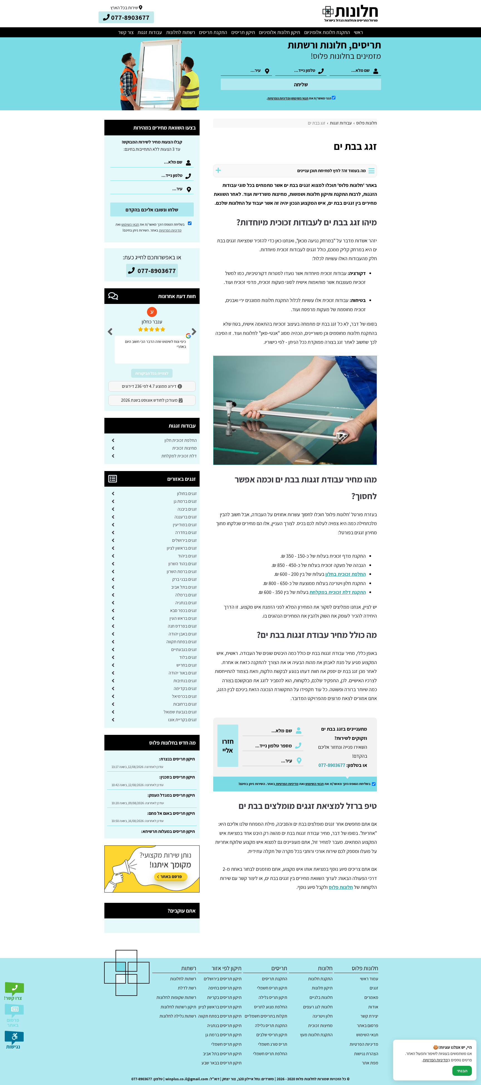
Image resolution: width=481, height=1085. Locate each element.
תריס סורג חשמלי (272, 1044)
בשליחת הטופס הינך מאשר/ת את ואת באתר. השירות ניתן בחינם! (150, 227)
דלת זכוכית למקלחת (179, 456)
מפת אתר (370, 1063)
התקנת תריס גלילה (271, 1025)
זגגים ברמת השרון (182, 571)
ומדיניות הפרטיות (279, 98)
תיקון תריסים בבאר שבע (222, 1063)
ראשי (358, 32)
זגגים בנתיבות (185, 681)
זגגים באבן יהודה (183, 634)
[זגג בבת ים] (295, 410)
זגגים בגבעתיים (184, 649)
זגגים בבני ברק (184, 579)
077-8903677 (331, 765)
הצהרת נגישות (366, 1054)
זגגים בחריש (186, 665)
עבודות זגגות (150, 32)
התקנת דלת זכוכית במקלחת (338, 592)
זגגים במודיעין (185, 525)
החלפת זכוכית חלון (181, 440)
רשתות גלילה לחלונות (177, 1016)
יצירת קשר (369, 1016)
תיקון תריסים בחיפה (225, 988)
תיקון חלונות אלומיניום (279, 32)
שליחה (301, 84)
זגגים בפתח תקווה (181, 642)
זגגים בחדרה (186, 532)
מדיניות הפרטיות (287, 783)
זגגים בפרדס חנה (182, 626)
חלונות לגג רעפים (318, 1007)
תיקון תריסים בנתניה (224, 1025)
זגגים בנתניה (186, 603)
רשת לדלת (187, 988)
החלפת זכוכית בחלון (345, 574)
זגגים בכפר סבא (183, 610)
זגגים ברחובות (185, 704)
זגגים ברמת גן (185, 501)
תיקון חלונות (322, 988)
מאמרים (371, 997)
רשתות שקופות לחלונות (176, 997)
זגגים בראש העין (183, 618)
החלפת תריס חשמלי (270, 1054)
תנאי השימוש (299, 98)
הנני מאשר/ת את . (299, 98)
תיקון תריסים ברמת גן (223, 1035)
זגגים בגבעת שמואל (180, 712)
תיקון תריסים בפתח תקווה (220, 1016)
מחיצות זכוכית (184, 448)
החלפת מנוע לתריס (270, 1007)
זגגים (374, 988)
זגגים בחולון (187, 493)
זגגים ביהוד (187, 556)
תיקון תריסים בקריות (224, 997)
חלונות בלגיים (321, 997)
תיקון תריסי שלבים (271, 1035)
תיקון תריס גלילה (273, 997)
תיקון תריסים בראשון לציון (220, 1007)
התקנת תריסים (213, 32)
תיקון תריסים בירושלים (223, 979)
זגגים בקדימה (185, 688)
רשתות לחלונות (180, 32)
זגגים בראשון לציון (182, 548)
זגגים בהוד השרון (182, 564)
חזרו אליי (228, 746)
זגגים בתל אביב (184, 587)
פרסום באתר (367, 1025)
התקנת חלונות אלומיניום (327, 32)
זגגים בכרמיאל (184, 696)
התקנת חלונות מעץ (316, 1035)
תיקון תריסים (243, 32)
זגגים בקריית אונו (182, 720)
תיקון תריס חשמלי (272, 988)
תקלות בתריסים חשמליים (266, 1016)
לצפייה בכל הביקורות (151, 373)
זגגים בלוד (188, 657)
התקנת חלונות (320, 979)
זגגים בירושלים (184, 540)
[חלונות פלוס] (349, 13)
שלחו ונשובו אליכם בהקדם (152, 209)
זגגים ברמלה (186, 595)
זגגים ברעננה (186, 517)
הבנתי (462, 1071)
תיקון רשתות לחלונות (178, 1007)
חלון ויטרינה (323, 1016)
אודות (373, 1007)
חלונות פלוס (341, 887)
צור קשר (126, 32)
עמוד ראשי (369, 979)
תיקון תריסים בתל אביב (222, 1054)
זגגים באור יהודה (183, 673)
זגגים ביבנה (187, 509)
